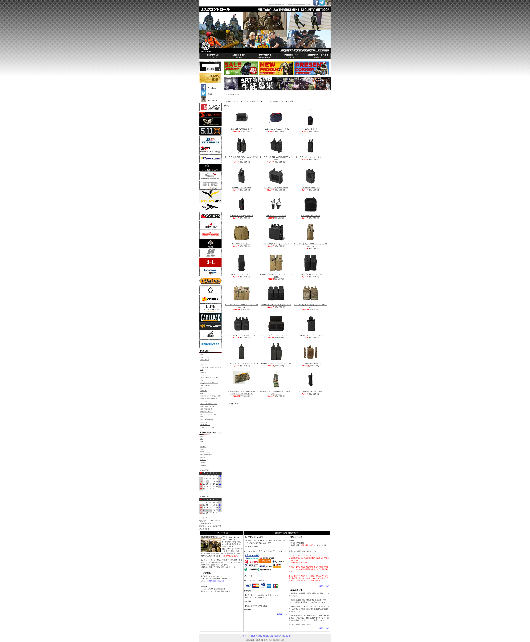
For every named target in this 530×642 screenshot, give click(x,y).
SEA (201, 439)
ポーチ (236, 94)
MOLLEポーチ (233, 101)
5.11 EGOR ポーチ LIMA (311, 188)
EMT (201, 417)
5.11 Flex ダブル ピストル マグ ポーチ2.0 (276, 363)
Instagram (212, 100)
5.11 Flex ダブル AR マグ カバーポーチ (310, 274)
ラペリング (203, 401)
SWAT (202, 449)
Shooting (203, 465)
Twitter (211, 94)
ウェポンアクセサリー (207, 406)
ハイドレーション (205, 385)
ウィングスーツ (205, 425)
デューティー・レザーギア (208, 398)
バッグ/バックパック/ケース (209, 383)
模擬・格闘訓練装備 (206, 419)
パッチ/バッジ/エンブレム (208, 414)
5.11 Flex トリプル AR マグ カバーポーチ (276, 305)
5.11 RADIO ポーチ (311, 129)
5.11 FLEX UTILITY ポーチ (241, 188)
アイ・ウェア (204, 359)
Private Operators (206, 454)
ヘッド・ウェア (205, 357)
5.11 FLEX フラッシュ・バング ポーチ (310, 157)
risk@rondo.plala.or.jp (215, 581)
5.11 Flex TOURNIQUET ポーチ (241, 216)
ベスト (202, 393)
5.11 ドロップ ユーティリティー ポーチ (276, 335)
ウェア (202, 354)
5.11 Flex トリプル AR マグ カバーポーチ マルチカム (241, 306)
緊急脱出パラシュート (207, 427)
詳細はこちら (282, 614)
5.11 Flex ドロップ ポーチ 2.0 (311, 335)
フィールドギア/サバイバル (208, 404)
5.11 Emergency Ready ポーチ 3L (276, 129)
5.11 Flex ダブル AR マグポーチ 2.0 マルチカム (310, 306)
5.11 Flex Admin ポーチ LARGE (276, 188)
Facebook (212, 88)
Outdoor (203, 460)
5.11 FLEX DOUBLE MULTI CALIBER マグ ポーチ (276, 158)
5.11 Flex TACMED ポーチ (310, 216)
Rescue (202, 457)
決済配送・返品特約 (273, 636)
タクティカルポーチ (250, 101)
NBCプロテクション (206, 411)
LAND (202, 436)
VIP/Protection (205, 452)
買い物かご (286, 636)
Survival (202, 462)
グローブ (203, 365)
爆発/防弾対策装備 (206, 409)
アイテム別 (228, 94)
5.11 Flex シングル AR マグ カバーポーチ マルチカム (310, 245)
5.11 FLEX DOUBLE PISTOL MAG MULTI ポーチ (241, 158)
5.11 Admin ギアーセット (241, 244)
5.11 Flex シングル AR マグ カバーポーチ (241, 274)
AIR (201, 441)
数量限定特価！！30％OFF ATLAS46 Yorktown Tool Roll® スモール (241, 393)
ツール (202, 375)
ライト (202, 380)
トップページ (244, 636)
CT (201, 444)
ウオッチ (203, 372)
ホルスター (203, 391)
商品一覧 (261, 636)
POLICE (203, 446)
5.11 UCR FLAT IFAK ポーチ (241, 129)
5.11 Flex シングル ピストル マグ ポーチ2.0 (241, 363)
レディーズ (203, 422)
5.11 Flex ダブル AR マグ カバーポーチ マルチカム (276, 275)
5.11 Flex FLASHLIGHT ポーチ (310, 391)
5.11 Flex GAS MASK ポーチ (310, 363)
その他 (290, 101)
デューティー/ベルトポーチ (273, 101)
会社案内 (254, 636)
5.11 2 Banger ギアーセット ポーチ (276, 244)
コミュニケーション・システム (210, 377)
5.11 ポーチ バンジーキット (276, 216)
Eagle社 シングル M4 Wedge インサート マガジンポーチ (276, 393)
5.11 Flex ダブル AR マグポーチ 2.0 (241, 335)
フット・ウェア (205, 362)
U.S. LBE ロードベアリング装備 (210, 396)
